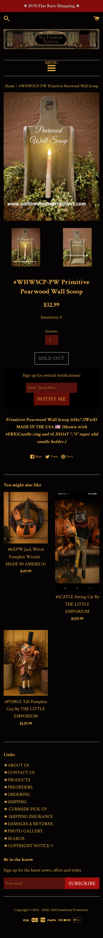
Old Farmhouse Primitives (69, 910)
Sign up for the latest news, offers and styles (42, 870)
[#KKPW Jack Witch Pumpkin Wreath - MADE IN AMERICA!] (26, 517)
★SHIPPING (15, 802)
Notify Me (51, 399)
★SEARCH (14, 839)
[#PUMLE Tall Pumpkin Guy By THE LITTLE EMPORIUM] (26, 663)
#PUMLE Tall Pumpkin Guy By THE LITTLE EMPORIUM (26, 709)
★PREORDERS (18, 787)
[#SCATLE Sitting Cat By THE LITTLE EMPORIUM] (77, 541)
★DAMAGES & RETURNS (28, 824)
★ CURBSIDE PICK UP (25, 809)
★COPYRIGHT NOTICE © (28, 846)
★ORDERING (17, 794)
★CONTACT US (19, 773)
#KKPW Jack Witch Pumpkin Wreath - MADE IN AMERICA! (26, 556)
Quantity (51, 331)
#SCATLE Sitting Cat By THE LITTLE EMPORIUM (77, 604)
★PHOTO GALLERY (23, 831)
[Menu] (51, 68)
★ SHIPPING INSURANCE (28, 817)
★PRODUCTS (17, 780)
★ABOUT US (16, 765)
